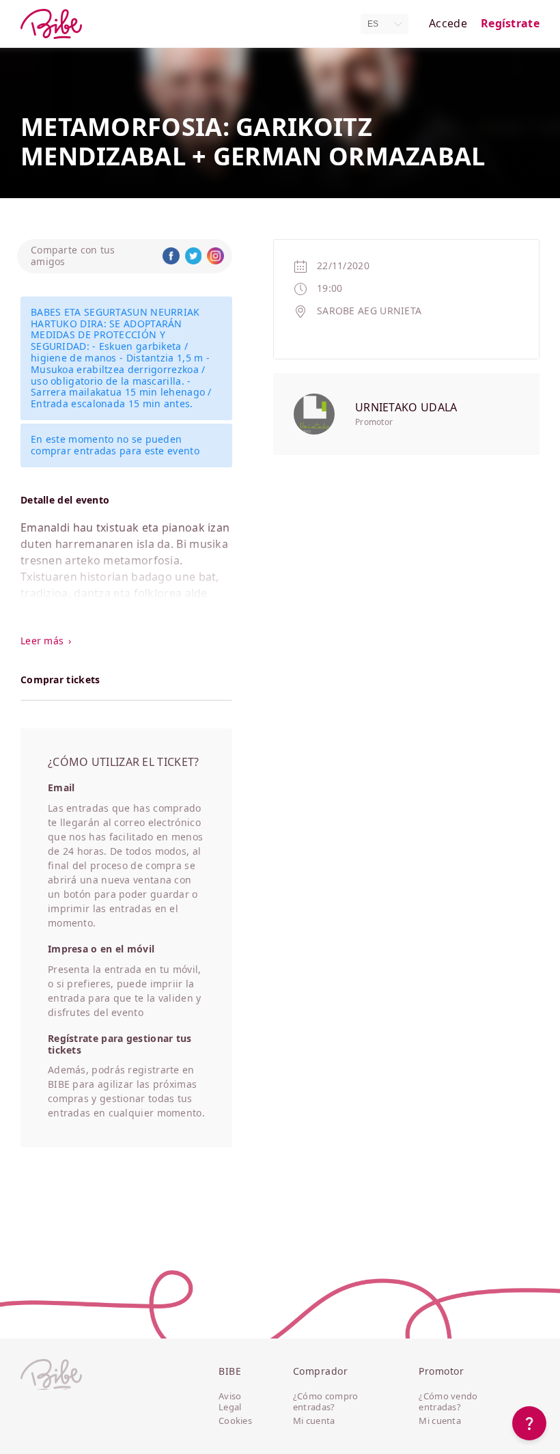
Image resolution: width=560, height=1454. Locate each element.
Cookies (235, 1421)
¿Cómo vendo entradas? (448, 1401)
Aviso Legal (230, 1401)
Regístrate (510, 23)
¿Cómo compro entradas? (326, 1401)
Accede (448, 23)
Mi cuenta (314, 1421)
